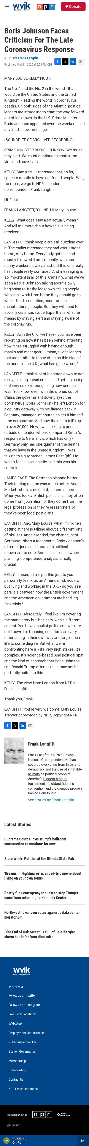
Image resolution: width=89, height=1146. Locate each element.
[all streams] (83, 1140)
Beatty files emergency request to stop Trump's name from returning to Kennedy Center (41, 895)
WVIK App (15, 1023)
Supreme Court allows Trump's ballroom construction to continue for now (35, 841)
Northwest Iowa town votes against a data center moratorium (42, 914)
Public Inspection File (23, 1042)
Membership (17, 1061)
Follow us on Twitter (22, 995)
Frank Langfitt (28, 58)
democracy (36, 769)
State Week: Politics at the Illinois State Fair (39, 858)
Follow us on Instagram (24, 1005)
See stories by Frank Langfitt (51, 799)
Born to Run (47, 793)
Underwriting (17, 1070)
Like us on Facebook (22, 1014)
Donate (75, 6)
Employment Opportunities (27, 1033)
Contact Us (16, 1079)
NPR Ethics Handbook (23, 1089)
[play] (6, 1140)
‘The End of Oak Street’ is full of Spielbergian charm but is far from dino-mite (40, 934)
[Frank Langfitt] (14, 751)
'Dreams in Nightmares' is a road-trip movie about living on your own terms (42, 875)
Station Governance (22, 1051)
